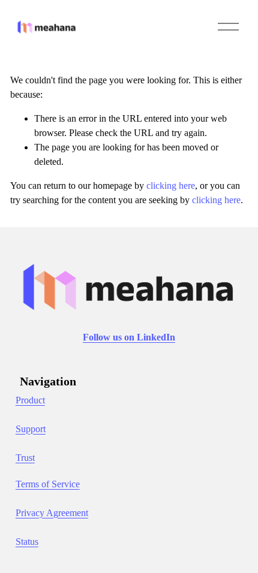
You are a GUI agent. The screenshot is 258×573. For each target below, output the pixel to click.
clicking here (170, 185)
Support (31, 429)
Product (30, 400)
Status (27, 541)
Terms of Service (48, 484)
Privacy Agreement (52, 513)
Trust (25, 458)
